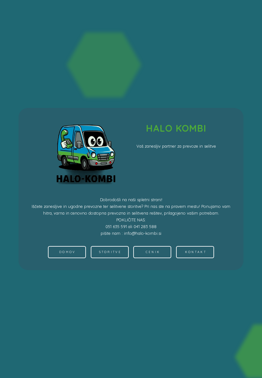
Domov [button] (67, 252)
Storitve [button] (110, 252)
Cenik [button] (153, 252)
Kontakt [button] (195, 252)
